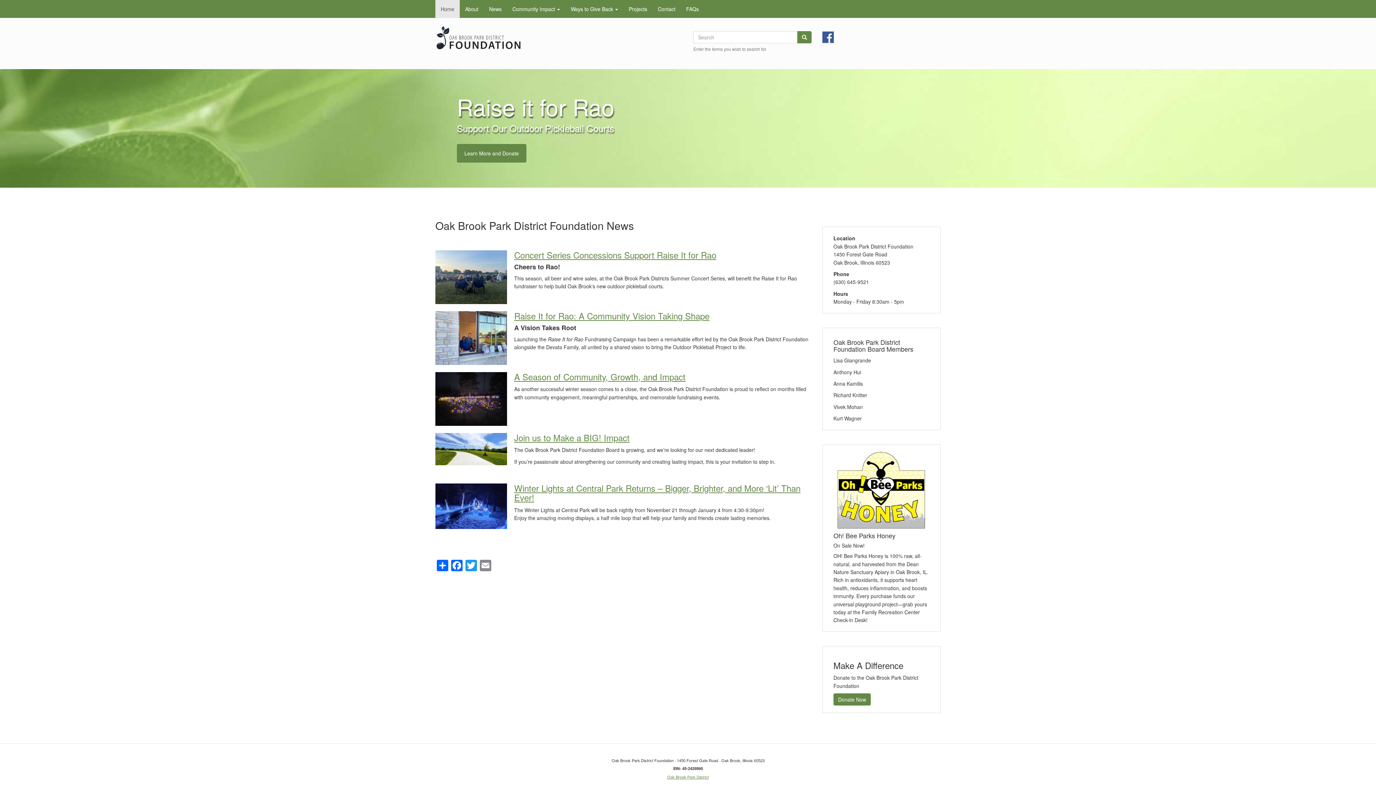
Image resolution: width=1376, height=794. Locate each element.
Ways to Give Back (593, 9)
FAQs (692, 9)
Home (447, 9)
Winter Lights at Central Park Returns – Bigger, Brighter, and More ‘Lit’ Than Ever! (657, 493)
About (471, 9)
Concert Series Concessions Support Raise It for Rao (615, 255)
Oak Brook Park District (688, 777)
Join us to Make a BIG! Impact (572, 437)
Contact (666, 9)
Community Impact (534, 9)
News (495, 9)
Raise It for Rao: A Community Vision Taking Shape (612, 315)
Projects (638, 9)
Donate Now (852, 699)
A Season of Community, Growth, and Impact (599, 376)
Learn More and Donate (491, 153)
